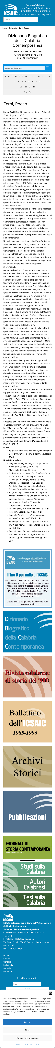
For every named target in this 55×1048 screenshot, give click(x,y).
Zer (30, 92)
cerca (48, 68)
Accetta (27, 1022)
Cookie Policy (20, 1044)
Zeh (25, 92)
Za (21, 87)
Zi (29, 87)
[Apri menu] (50, 19)
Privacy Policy (33, 1044)
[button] (50, 993)
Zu (34, 87)
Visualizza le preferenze (27, 1038)
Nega (27, 1030)
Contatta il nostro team (27, 58)
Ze (26, 87)
